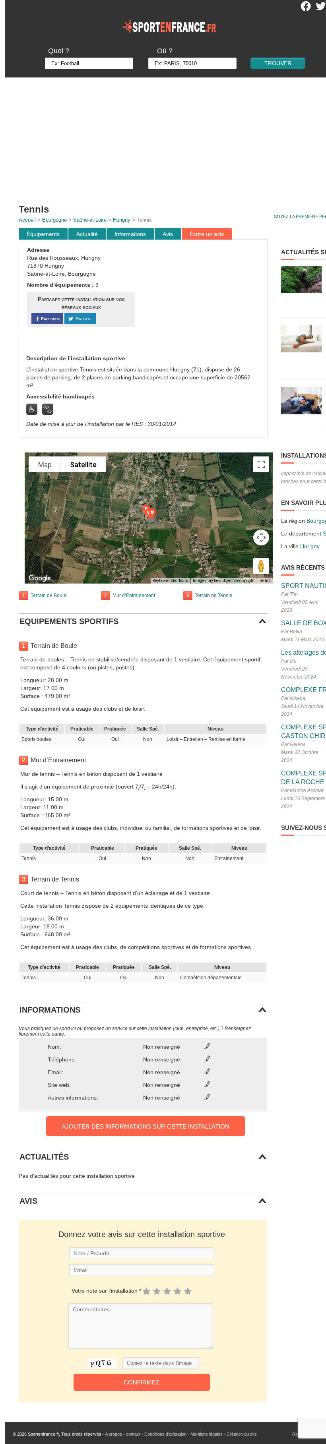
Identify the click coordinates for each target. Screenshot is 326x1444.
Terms (265, 580)
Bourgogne (54, 220)
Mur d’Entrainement (134, 595)
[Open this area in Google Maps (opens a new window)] (40, 578)
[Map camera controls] (261, 537)
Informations (130, 234)
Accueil (27, 220)
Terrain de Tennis (213, 595)
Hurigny (121, 220)
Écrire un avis (207, 234)
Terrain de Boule (48, 595)
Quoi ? (58, 51)
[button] (152, 514)
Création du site (242, 1434)
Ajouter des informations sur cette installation (145, 1126)
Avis (168, 234)
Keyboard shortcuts (170, 580)
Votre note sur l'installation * (106, 1290)
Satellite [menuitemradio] (83, 464)
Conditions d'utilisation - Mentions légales (183, 1434)
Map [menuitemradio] (45, 464)
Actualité (87, 234)
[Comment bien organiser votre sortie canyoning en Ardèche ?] (301, 279)
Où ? (165, 51)
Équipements (43, 234)
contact (133, 1434)
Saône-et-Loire (90, 220)
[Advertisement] (202, 297)
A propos (113, 1434)
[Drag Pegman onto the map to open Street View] (261, 566)
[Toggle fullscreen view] (261, 464)
